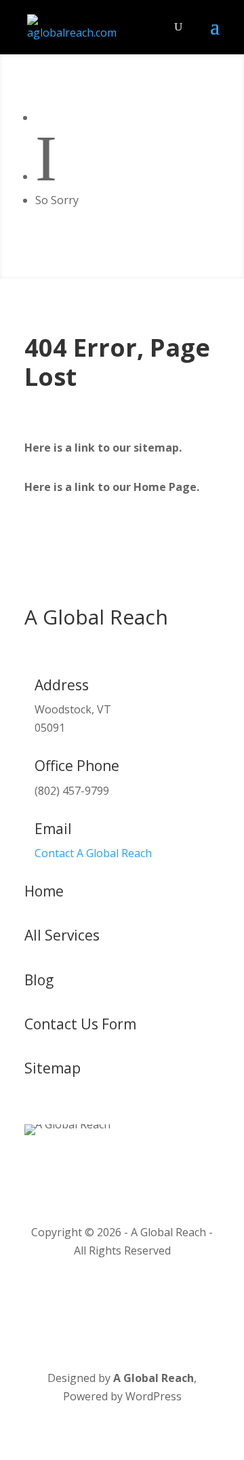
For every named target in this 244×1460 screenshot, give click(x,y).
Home (44, 891)
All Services (62, 935)
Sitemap (52, 1068)
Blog (39, 979)
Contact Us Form (80, 1023)
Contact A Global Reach (93, 853)
